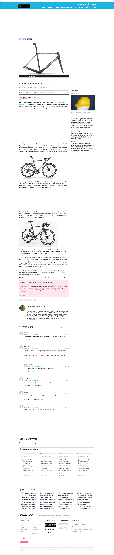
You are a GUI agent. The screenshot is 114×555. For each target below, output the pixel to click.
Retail (29, 39)
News (21, 525)
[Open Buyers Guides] (64, 7)
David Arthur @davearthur (36, 306)
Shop (33, 531)
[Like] (65, 334)
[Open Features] (72, 7)
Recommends (35, 529)
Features (22, 531)
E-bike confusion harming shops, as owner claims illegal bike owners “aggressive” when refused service (29, 506)
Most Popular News (30, 490)
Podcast (34, 527)
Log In (25, 339)
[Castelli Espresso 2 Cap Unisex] (83, 102)
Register (31, 339)
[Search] (1, 1)
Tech (21, 533)
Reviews (22, 527)
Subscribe (25, 295)
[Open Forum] (79, 7)
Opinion (34, 525)
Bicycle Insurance (36, 533)
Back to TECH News (25, 37)
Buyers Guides (23, 529)
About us (22, 523)
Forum (34, 523)
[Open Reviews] (52, 7)
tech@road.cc (81, 526)
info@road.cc (83, 524)
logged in (30, 443)
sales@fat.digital (88, 529)
